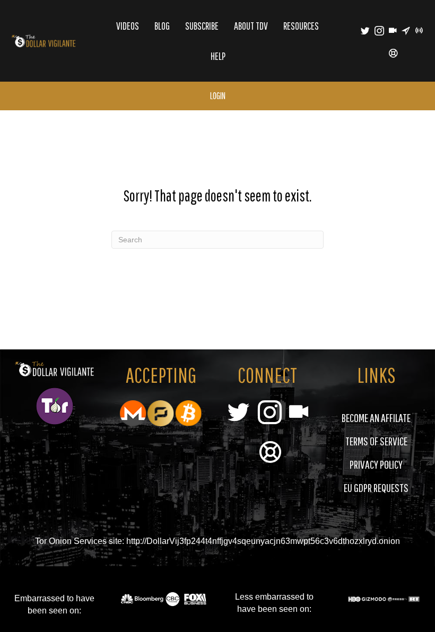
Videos (127, 26)
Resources (301, 26)
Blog (162, 26)
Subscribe (202, 26)
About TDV (251, 26)
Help (218, 56)
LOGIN (217, 95)
